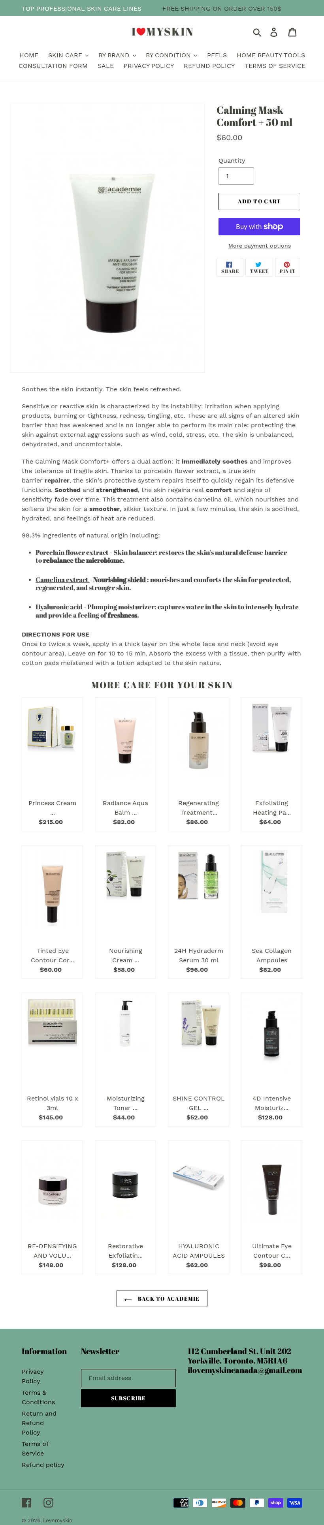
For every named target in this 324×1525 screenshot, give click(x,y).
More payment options (259, 245)
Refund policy (43, 1465)
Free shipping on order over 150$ (221, 8)
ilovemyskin (57, 1520)
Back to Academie (168, 1298)
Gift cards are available (258, 18)
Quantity (232, 160)
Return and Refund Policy (39, 1423)
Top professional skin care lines (81, 8)
